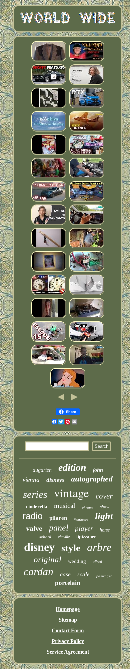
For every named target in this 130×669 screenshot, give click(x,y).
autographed (92, 478)
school (45, 536)
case (65, 574)
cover (104, 496)
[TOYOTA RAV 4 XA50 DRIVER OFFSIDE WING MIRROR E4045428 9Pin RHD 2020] (86, 224)
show (104, 506)
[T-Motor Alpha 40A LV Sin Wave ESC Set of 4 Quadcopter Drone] (48, 340)
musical (64, 505)
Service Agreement (68, 652)
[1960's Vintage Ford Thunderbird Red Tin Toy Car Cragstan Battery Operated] (48, 364)
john (98, 470)
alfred (97, 561)
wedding (77, 561)
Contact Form (68, 630)
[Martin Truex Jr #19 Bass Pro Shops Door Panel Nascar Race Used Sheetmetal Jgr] (86, 153)
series (35, 494)
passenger (104, 576)
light (104, 516)
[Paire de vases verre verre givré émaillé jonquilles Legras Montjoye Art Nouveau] (48, 317)
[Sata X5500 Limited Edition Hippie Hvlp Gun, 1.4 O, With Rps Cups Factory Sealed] (48, 107)
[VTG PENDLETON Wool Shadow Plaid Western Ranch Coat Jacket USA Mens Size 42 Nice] (48, 60)
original (47, 559)
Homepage (68, 609)
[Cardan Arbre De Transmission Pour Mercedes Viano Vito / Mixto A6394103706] (48, 153)
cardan (38, 572)
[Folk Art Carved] (86, 247)
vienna (31, 479)
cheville (64, 537)
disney (39, 547)
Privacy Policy (68, 641)
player (84, 529)
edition (72, 467)
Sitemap (68, 620)
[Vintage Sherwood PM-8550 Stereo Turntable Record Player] (86, 317)
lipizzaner (86, 536)
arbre (99, 547)
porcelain (67, 582)
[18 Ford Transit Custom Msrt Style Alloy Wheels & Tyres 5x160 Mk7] (86, 107)
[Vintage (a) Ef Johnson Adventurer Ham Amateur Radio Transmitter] (86, 270)
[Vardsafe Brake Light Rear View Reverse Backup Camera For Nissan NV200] (86, 294)
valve (34, 528)
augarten (42, 470)
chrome (87, 508)
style (70, 548)
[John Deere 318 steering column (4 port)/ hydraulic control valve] (86, 340)
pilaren (58, 518)
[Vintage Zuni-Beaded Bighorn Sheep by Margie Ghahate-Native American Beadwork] (48, 130)
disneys (55, 479)
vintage (71, 492)
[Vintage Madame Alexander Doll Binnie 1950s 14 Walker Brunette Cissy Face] (48, 270)
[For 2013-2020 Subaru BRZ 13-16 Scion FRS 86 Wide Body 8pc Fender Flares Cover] (48, 200)
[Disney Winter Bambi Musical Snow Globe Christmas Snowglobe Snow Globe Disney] (48, 177)
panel (58, 528)
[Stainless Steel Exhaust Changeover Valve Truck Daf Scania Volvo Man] (86, 177)
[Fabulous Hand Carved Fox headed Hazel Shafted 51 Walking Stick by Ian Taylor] (48, 247)
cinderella (36, 506)
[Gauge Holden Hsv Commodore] (48, 83)
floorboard (81, 520)
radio (33, 516)
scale (83, 574)
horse (105, 530)
